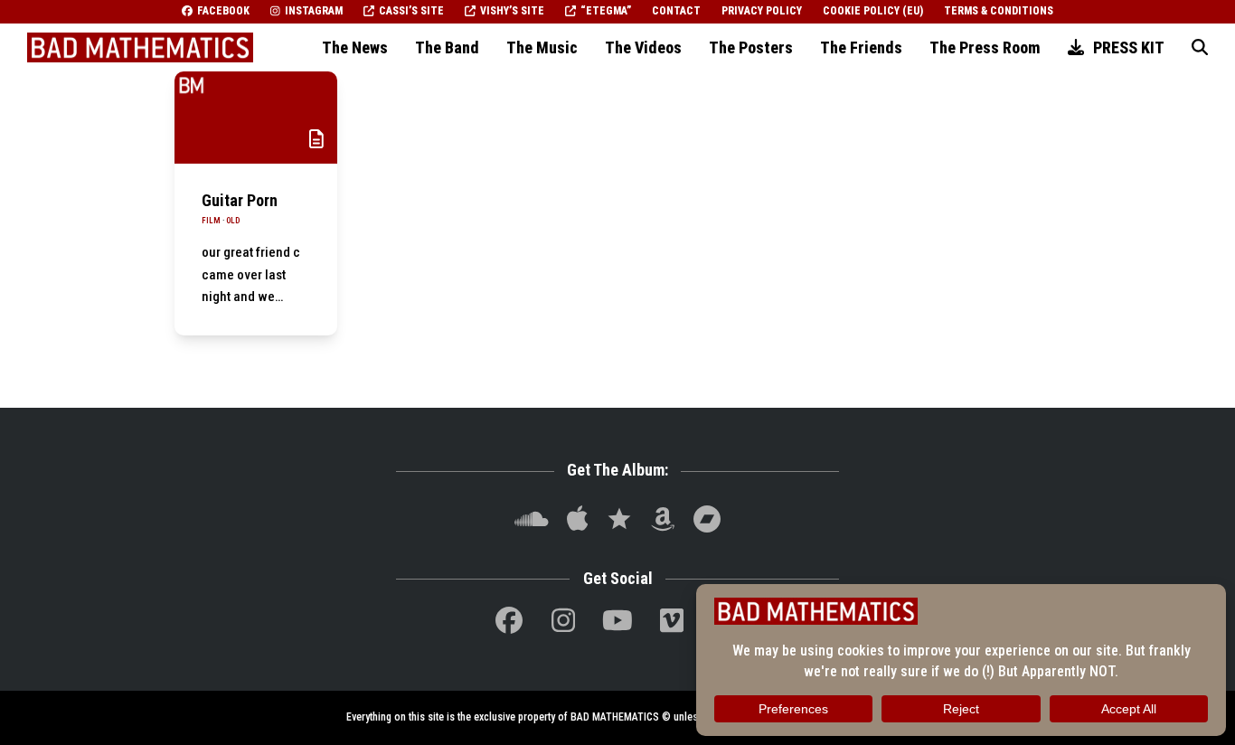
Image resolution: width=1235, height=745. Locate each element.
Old (233, 220)
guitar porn (240, 200)
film (211, 220)
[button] (1199, 48)
